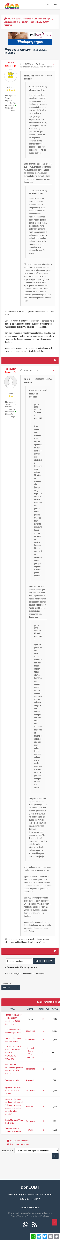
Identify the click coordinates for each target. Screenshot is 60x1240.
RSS (38, 1194)
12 (43, 1019)
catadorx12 (30, 1039)
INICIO (10, 18)
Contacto (47, 1194)
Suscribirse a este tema (19, 1144)
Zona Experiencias (23, 18)
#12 (55, 370)
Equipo (22, 1194)
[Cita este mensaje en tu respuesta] (55, 360)
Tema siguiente (28, 967)
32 (43, 1052)
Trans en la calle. (12, 1080)
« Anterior (6, 987)
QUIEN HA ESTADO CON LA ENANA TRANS (13, 1090)
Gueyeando (30, 1080)
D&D (37, 1199)
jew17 (30, 1130)
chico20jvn (30, 1031)
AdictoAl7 (30, 1106)
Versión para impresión (19, 1140)
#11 (55, 64)
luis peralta (30, 1068)
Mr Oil (52, 67)
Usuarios (12, 1194)
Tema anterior (13, 967)
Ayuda (31, 1194)
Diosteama (30, 1090)
